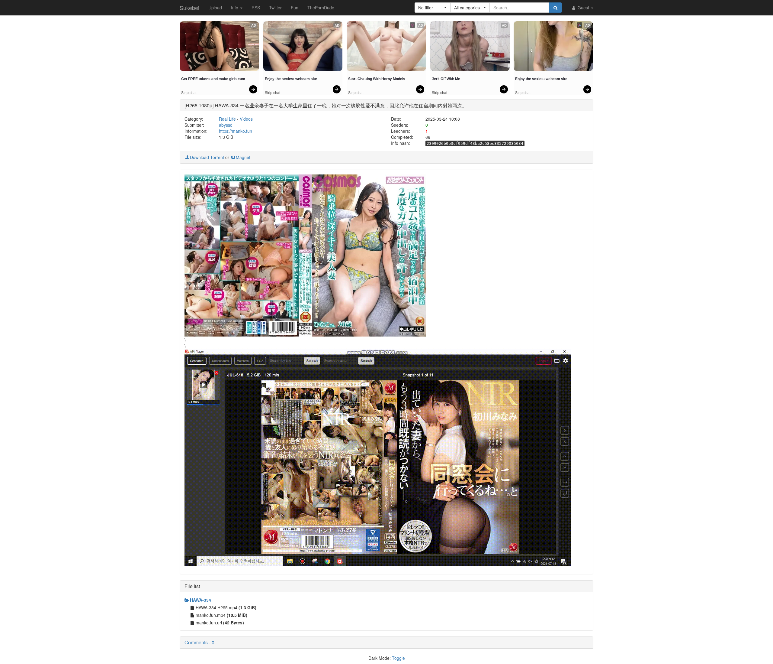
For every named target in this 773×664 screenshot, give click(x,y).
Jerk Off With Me (446, 79)
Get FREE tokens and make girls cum (213, 79)
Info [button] (235, 8)
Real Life (227, 119)
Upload (215, 8)
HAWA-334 (200, 600)
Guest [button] (583, 8)
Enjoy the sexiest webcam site (291, 79)
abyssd (226, 125)
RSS (256, 8)
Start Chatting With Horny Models (376, 79)
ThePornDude (320, 8)
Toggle (398, 658)
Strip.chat (189, 93)
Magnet (243, 157)
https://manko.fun (235, 131)
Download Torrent (207, 157)
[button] (433, 7)
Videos (246, 119)
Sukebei (189, 7)
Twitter (275, 8)
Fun (294, 8)
